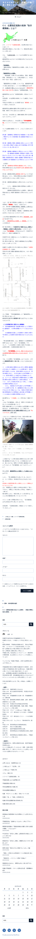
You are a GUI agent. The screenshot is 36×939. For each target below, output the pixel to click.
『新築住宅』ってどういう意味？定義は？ (14, 858)
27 (13, 904)
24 (31, 901)
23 (27, 901)
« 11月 (9, 908)
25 (4, 904)
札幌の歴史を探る (8, 804)
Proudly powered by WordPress (11, 935)
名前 (4, 558)
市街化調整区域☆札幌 (9, 787)
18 (4, 901)
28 (18, 904)
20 (13, 901)
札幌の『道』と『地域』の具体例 (12, 797)
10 (31, 895)
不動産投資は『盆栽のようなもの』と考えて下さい (17, 821)
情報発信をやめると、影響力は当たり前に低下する (17, 863)
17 (31, 898)
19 (9, 901)
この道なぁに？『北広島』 (10, 766)
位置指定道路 (11, 55)
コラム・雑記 (6, 773)
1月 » (27, 908)
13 (13, 898)
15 (23, 898)
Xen (14, 23)
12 (9, 898)
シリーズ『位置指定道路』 (19, 516)
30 (27, 904)
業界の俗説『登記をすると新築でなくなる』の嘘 (16, 848)
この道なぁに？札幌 (9, 516)
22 (23, 901)
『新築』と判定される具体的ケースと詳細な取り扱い (18, 853)
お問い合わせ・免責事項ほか (11, 763)
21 (18, 901)
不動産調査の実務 (8, 783)
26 (9, 904)
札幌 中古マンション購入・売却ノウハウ (14, 793)
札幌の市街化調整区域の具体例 (11, 800)
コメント (5, 535)
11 (4, 898)
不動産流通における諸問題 (10, 780)
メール (5, 567)
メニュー (19, 17)
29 (23, 904)
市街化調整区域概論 (8, 790)
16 (27, 898)
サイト (4, 575)
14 (18, 898)
